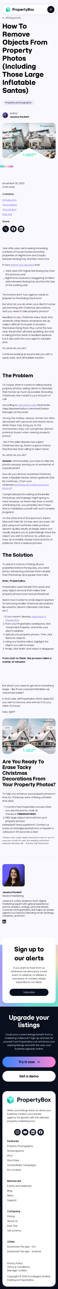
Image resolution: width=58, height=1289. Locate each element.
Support (12, 1200)
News (10, 1195)
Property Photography (20, 1146)
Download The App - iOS (21, 1246)
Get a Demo (14, 1230)
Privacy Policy (15, 1263)
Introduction (9, 200)
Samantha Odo (27, 405)
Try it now (26, 1062)
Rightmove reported (22, 265)
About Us (12, 1221)
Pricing (11, 1216)
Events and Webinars (19, 1186)
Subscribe (29, 992)
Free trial (7, 214)
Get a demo (29, 1076)
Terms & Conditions (18, 1267)
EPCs (10, 1155)
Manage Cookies (17, 1270)
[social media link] (17, 1132)
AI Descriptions (15, 1151)
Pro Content (14, 1170)
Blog (9, 1190)
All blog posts (13, 17)
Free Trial (12, 1226)
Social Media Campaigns (21, 1165)
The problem (9, 205)
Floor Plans (13, 1160)
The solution (9, 209)
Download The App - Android (24, 1251)
